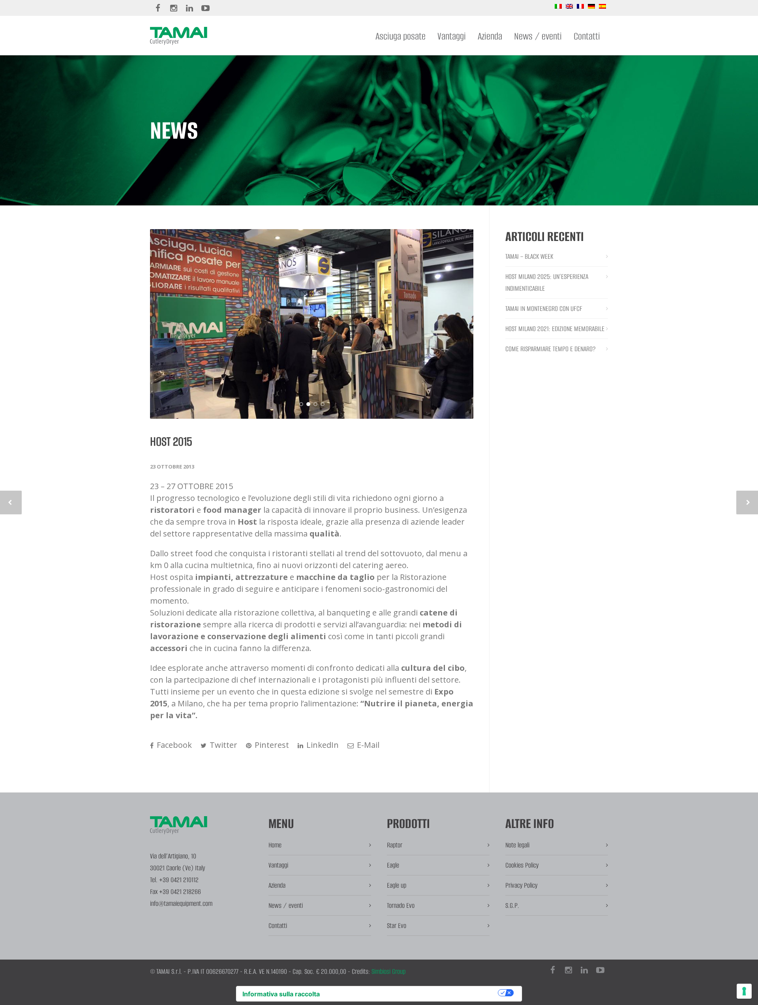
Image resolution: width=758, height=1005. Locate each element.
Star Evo (396, 925)
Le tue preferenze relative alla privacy (413, 993)
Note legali (517, 845)
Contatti (587, 36)
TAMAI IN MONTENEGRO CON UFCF (543, 308)
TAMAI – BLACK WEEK (529, 256)
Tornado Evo (401, 905)
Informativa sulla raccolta (281, 994)
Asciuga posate (400, 36)
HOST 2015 (171, 441)
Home (274, 845)
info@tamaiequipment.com (181, 903)
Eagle (393, 865)
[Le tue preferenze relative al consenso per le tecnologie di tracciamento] (744, 991)
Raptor (394, 845)
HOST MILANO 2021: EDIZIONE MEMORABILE (554, 328)
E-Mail (367, 745)
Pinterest (271, 745)
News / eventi (538, 36)
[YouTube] (205, 8)
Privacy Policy (521, 885)
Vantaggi (451, 36)
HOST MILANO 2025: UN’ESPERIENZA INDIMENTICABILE (546, 282)
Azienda (490, 36)
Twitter (222, 745)
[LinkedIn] (189, 8)
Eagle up (396, 885)
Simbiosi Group (388, 971)
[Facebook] (158, 8)
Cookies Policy (521, 865)
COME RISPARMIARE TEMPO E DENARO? (550, 349)
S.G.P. (512, 905)
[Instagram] (174, 8)
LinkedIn (321, 745)
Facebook (173, 745)
